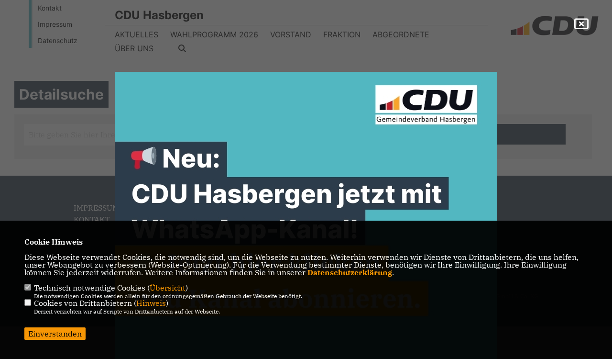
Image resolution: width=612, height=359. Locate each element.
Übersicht (168, 287)
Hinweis (151, 303)
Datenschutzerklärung (349, 272)
